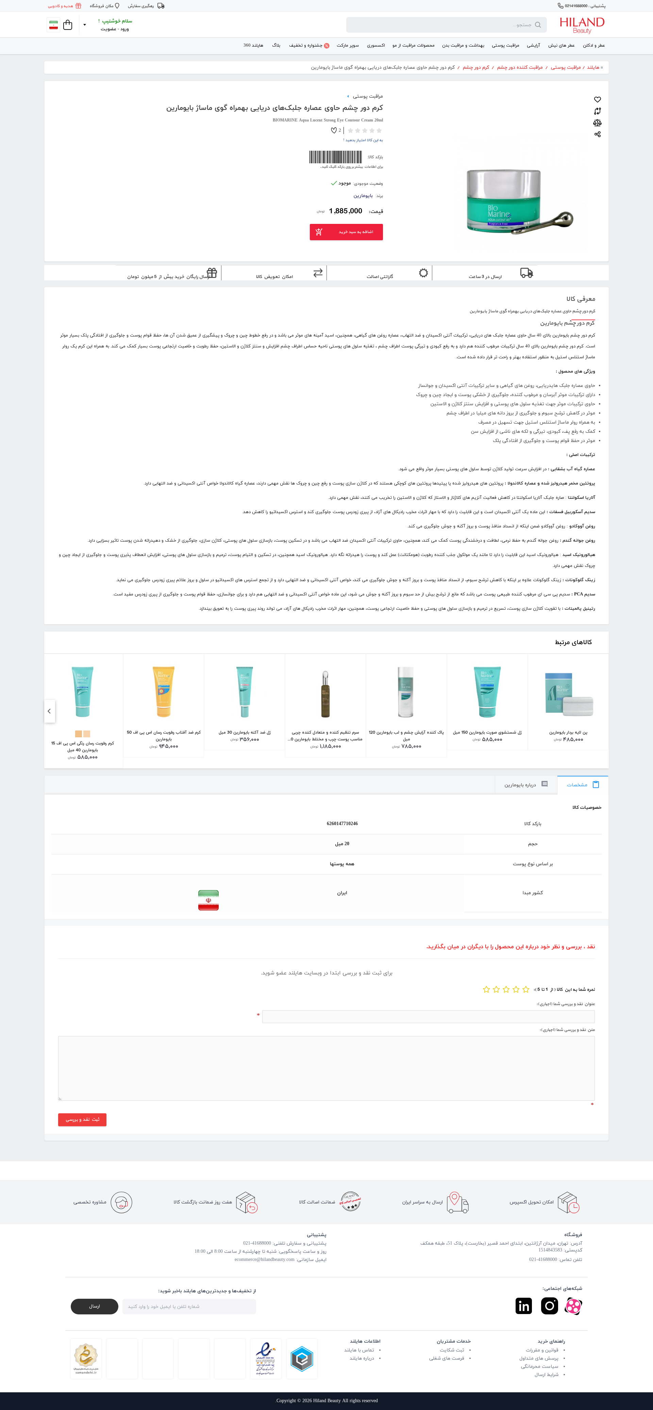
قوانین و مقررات (542, 1350)
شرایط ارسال (546, 1375)
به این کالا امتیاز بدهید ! (363, 140)
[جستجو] (536, 25)
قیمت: (375, 212)
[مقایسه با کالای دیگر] (597, 110)
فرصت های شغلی (446, 1358)
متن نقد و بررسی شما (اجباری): (567, 1030)
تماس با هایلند (359, 1350)
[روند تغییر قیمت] (597, 123)
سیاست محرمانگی (539, 1366)
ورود (124, 29)
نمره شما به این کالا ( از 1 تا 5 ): (564, 989)
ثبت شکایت (452, 1350)
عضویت (108, 29)
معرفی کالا (580, 299)
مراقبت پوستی (368, 95)
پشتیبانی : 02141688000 (585, 6)
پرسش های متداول (538, 1358)
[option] (568, 702)
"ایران (136, 900)
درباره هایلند (362, 1358)
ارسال (94, 1306)
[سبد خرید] (67, 25)
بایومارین (363, 196)
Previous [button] (49, 711)
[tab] (582, 785)
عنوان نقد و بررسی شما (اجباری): (565, 1004)
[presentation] (582, 785)
